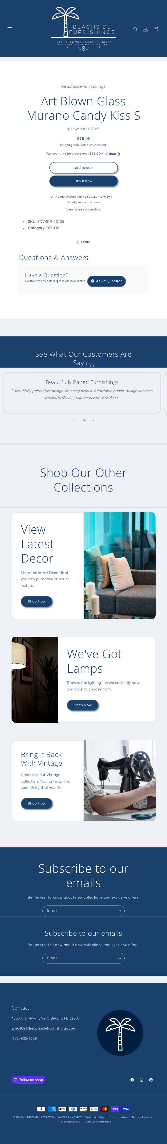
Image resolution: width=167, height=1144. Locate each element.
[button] (10, 29)
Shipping (66, 145)
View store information (83, 209)
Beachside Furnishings (40, 1117)
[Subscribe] (119, 910)
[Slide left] (73, 420)
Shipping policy (70, 1122)
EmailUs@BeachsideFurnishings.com (44, 1028)
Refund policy (95, 1117)
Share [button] (85, 242)
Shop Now (36, 601)
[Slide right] (93, 420)
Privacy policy (118, 1117)
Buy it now (84, 181)
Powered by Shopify (68, 1117)
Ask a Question (109, 281)
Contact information (98, 1122)
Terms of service (143, 1117)
